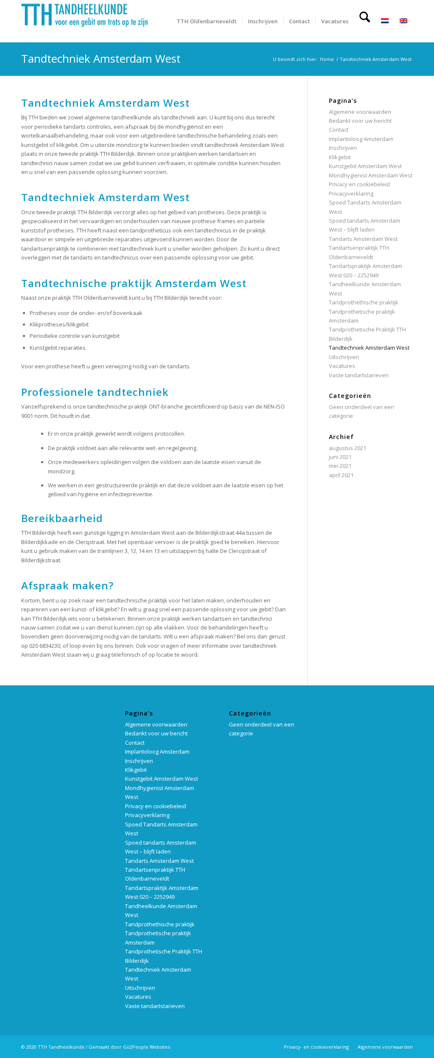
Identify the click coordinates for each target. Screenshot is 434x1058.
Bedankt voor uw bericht (360, 120)
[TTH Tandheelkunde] (84, 21)
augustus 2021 (347, 448)
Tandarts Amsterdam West (363, 239)
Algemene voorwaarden (360, 112)
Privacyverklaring (351, 193)
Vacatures (342, 366)
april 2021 (341, 475)
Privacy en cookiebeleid (359, 184)
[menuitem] (206, 21)
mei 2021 (340, 466)
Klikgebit (340, 157)
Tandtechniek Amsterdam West (369, 347)
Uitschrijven (344, 357)
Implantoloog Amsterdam (361, 139)
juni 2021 (340, 457)
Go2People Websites (146, 1047)
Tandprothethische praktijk (363, 302)
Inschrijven (343, 148)
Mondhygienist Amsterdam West (370, 175)
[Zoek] (365, 21)
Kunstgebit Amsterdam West (365, 166)
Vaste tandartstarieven (359, 375)
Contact (338, 129)
